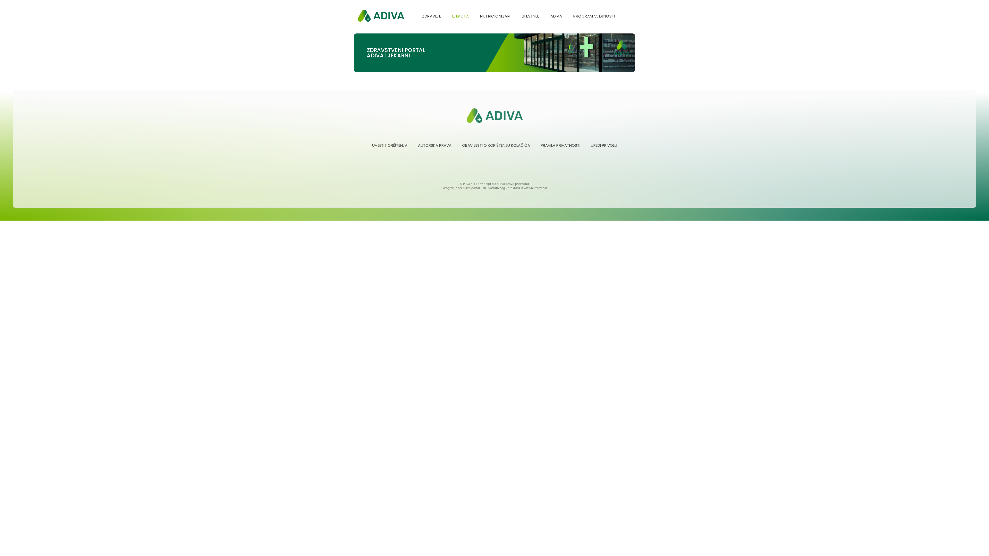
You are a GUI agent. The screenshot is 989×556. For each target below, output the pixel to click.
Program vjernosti (594, 16)
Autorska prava (434, 145)
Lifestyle (530, 16)
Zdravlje (431, 16)
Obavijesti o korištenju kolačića (496, 145)
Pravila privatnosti (560, 145)
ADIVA (556, 16)
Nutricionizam (495, 16)
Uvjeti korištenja (389, 145)
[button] (629, 17)
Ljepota (460, 16)
